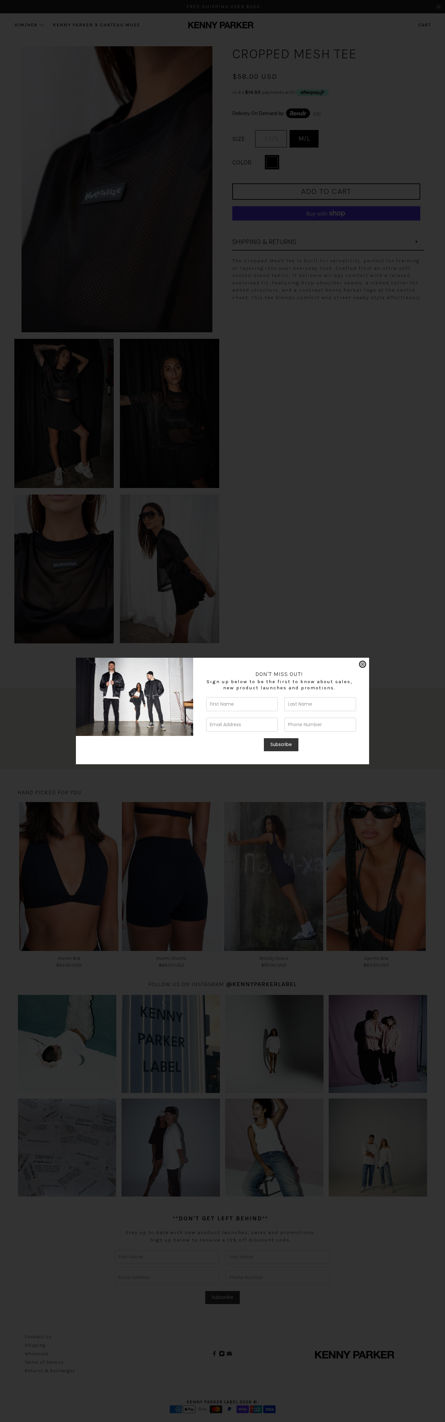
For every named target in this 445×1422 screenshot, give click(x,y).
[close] (362, 664)
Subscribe (281, 744)
